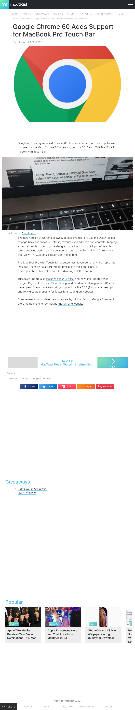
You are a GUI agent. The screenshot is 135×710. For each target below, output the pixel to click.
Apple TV (86, 14)
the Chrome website (70, 303)
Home (15, 18)
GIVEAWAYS (42, 14)
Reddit (89, 386)
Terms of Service (87, 706)
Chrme (24, 378)
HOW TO (26, 14)
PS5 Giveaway (27, 492)
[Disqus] (67, 433)
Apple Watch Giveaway (32, 488)
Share (32, 386)
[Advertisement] (67, 131)
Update (47, 378)
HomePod (123, 14)
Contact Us (47, 706)
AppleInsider (29, 233)
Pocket (107, 386)
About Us (28, 706)
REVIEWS (58, 14)
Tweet (51, 386)
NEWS (14, 14)
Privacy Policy (67, 706)
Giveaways (107, 706)
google (36, 378)
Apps (22, 18)
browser (12, 378)
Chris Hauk (19, 42)
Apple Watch (104, 14)
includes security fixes (60, 278)
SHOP (70, 14)
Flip (68, 385)
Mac (29, 18)
